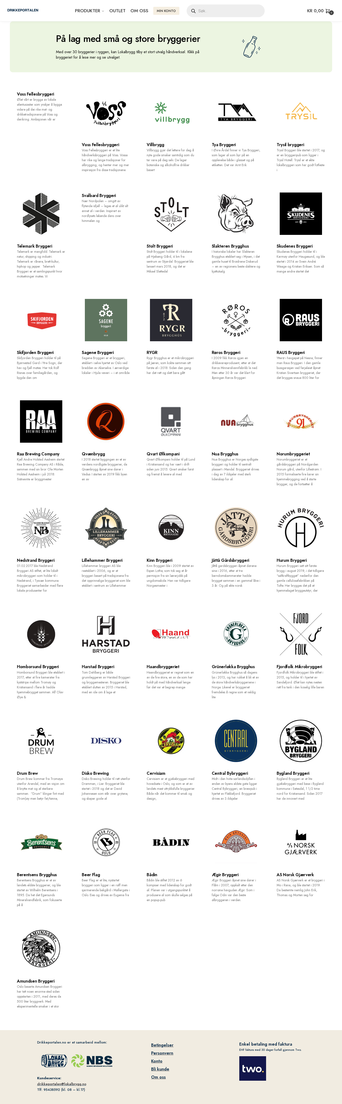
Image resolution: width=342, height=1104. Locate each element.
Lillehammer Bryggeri (102, 560)
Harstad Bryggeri (98, 667)
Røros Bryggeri (226, 352)
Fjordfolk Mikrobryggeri (299, 667)
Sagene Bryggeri (98, 352)
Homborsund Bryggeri (38, 667)
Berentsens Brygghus (37, 875)
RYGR (152, 352)
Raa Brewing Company (38, 454)
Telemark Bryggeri (34, 246)
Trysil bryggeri (290, 145)
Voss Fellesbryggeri (35, 94)
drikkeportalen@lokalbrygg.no (61, 1084)
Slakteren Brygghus (230, 246)
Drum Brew (27, 773)
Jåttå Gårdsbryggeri (230, 560)
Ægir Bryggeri (225, 875)
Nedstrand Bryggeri (36, 560)
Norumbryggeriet (293, 454)
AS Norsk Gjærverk (295, 875)
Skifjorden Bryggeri (35, 352)
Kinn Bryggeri (159, 560)
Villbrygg (155, 145)
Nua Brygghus (225, 454)
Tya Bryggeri (224, 145)
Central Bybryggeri (230, 773)
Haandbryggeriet (163, 667)
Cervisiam (156, 773)
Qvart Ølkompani (163, 454)
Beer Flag (91, 875)
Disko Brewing (95, 773)
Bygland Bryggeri (293, 773)
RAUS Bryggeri (291, 352)
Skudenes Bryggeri (295, 246)
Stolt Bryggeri (160, 246)
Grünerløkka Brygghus (233, 667)
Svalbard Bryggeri (99, 196)
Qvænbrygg (93, 454)
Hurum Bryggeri (292, 560)
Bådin (152, 875)
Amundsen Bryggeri (36, 981)
